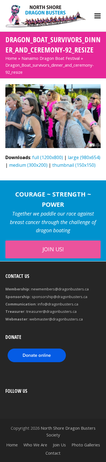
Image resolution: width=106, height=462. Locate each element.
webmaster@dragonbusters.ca (56, 319)
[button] (97, 15)
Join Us (59, 445)
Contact (53, 453)
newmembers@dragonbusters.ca (60, 289)
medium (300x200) (28, 165)
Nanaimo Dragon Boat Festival (50, 58)
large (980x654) (84, 157)
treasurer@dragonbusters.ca (51, 311)
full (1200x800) (47, 157)
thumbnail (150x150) (74, 165)
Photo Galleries (86, 445)
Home (11, 58)
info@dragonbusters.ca (58, 304)
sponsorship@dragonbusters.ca (59, 296)
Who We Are (35, 445)
